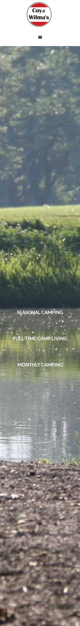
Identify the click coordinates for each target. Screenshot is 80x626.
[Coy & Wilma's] (40, 14)
